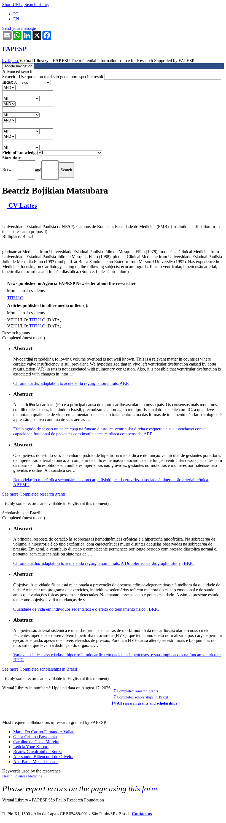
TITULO (15, 297)
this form (142, 788)
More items (16, 290)
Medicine (35, 776)
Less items (35, 290)
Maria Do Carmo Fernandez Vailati (43, 731)
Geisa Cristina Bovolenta (35, 736)
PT (15, 14)
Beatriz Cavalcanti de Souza (37, 751)
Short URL (11, 4)
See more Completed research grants (34, 494)
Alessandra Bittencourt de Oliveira (43, 756)
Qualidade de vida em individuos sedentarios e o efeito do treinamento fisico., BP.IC (86, 609)
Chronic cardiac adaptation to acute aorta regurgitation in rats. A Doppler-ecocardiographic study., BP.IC (103, 563)
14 (113, 703)
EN (16, 19)
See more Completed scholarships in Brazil (39, 669)
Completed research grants (137, 691)
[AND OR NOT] (9, 87)
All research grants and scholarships (147, 703)
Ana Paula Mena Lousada (35, 761)
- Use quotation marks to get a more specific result (53, 76)
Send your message (19, 28)
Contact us (142, 813)
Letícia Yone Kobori (31, 746)
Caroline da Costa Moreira (36, 741)
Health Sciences (15, 776)
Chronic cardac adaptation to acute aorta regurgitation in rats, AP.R (71, 383)
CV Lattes (22, 205)
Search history (37, 4)
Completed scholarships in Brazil (142, 697)
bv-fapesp (10, 60)
